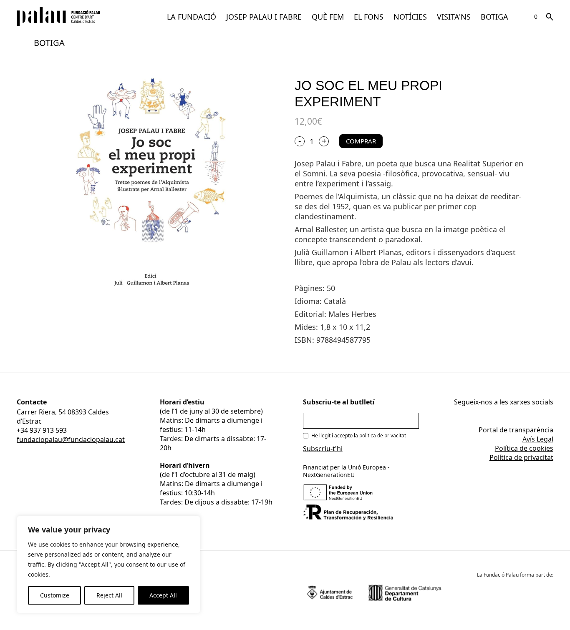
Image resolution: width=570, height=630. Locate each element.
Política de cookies (524, 448)
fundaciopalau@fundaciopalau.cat (71, 439)
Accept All (163, 595)
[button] (191, 16)
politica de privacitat (382, 435)
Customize (54, 595)
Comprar (361, 141)
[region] (108, 564)
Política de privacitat (521, 457)
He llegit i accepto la (358, 435)
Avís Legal (537, 439)
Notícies (410, 17)
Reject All (109, 595)
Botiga (494, 17)
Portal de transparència (516, 429)
